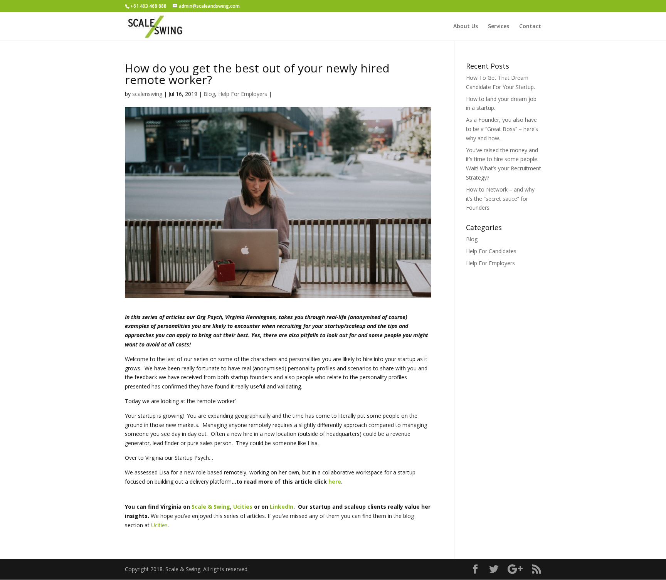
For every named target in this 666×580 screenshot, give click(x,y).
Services (498, 27)
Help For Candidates (491, 251)
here (334, 481)
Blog (209, 94)
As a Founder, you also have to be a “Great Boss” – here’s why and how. (502, 129)
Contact (530, 27)
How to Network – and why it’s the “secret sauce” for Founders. (500, 199)
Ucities (159, 525)
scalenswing (147, 94)
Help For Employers (242, 94)
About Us (465, 27)
